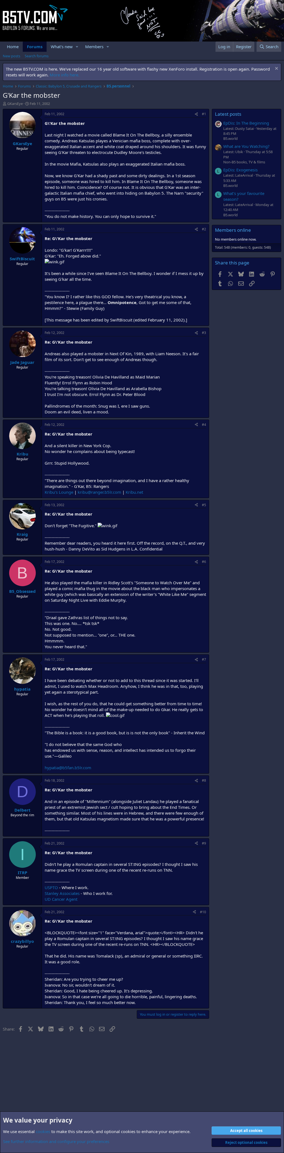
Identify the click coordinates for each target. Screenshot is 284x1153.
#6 (204, 561)
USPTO (51, 887)
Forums (34, 46)
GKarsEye (15, 103)
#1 (204, 114)
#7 (204, 659)
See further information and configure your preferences (56, 1141)
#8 (204, 780)
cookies (43, 1131)
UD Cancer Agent (61, 899)
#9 (204, 843)
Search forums (37, 55)
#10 (203, 912)
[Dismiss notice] (275, 69)
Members (94, 46)
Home (13, 46)
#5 (204, 505)
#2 (204, 229)
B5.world (230, 138)
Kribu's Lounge (59, 492)
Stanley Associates (62, 893)
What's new (62, 46)
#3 (204, 332)
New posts (11, 55)
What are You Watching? (246, 146)
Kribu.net (134, 492)
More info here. (64, 75)
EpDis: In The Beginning (246, 123)
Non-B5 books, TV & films (244, 161)
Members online (233, 230)
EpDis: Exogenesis (240, 170)
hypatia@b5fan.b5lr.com (68, 767)
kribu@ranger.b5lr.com (99, 492)
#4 (204, 424)
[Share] (196, 114)
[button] (77, 47)
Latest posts (228, 114)
